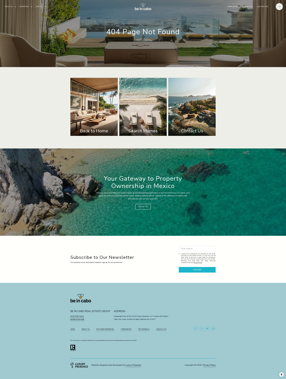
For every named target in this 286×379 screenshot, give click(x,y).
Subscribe (197, 270)
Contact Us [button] (143, 207)
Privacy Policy (198, 262)
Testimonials (143, 329)
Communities (232, 6)
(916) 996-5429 (262, 6)
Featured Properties (105, 329)
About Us (8, 6)
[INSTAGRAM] (201, 328)
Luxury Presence (133, 365)
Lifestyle (39, 6)
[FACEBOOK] (195, 328)
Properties (24, 6)
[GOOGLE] (213, 328)
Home (72, 329)
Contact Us (161, 329)
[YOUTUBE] (207, 328)
